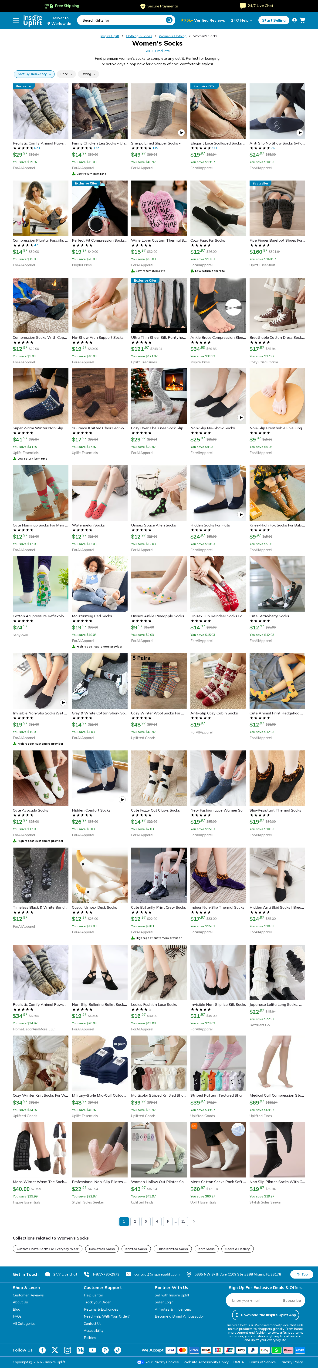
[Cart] (302, 20)
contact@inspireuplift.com (157, 1274)
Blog (16, 1309)
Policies (90, 1337)
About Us (20, 1302)
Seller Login (164, 1302)
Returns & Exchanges (101, 1309)
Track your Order (97, 1302)
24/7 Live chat (65, 1274)
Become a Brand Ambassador (179, 1316)
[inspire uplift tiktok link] (117, 1350)
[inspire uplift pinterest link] (105, 1350)
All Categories (24, 1323)
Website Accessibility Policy (206, 1362)
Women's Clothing (172, 36)
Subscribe (292, 1300)
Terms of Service (262, 1362)
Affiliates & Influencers (173, 1309)
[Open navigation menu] (16, 20)
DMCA (238, 1362)
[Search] (169, 20)
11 (183, 1221)
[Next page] (194, 1221)
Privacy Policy (292, 1362)
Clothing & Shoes (139, 36)
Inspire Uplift (110, 36)
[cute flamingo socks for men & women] (13, 1353)
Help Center (93, 1295)
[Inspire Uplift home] (33, 20)
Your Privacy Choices (162, 1362)
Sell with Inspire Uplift (172, 1295)
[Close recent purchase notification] (92, 1348)
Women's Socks (205, 36)
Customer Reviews (28, 1295)
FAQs (17, 1316)
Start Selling (274, 20)
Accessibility (94, 1330)
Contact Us (92, 1323)
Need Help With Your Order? (107, 1316)
